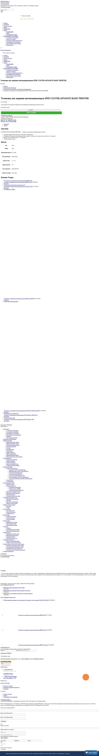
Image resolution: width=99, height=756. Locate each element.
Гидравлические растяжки (12, 529)
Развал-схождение (7, 467)
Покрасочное (6, 520)
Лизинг (5, 695)
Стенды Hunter (10, 481)
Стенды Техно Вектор (11, 468)
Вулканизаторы (10, 449)
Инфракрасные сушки (11, 522)
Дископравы (9, 451)
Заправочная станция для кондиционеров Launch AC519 (18, 186)
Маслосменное (7, 509)
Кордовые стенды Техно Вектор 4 (17, 469)
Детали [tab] (5, 125)
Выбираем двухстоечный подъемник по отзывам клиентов (18, 593)
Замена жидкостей (10, 486)
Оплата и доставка (8, 686)
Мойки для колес (10, 452)
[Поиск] (2, 11)
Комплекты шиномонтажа (12, 445)
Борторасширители (11, 446)
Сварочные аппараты (8, 539)
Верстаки (8, 506)
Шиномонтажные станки (12, 443)
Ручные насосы (10, 513)
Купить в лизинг (31, 112)
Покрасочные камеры (11, 525)
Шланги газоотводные (12, 503)
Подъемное (6, 429)
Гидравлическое (7, 458)
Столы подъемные (11, 462)
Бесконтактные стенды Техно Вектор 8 (19, 477)
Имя (2, 650)
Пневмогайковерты (11, 453)
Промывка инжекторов (15, 487)
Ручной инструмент (11, 516)
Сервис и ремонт (7, 694)
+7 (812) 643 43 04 (7, 669)
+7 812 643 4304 (25, 16)
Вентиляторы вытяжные (12, 499)
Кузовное (5, 526)
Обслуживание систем (9, 483)
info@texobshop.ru (5, 1)
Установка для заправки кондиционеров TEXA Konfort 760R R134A (21, 415)
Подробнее (6, 416)
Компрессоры (6, 532)
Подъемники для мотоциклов (13, 435)
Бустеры (8, 448)
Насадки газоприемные (12, 502)
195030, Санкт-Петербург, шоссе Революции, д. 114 (10, 677)
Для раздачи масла (10, 512)
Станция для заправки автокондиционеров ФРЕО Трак (17, 182)
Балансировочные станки (12, 442)
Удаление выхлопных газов (10, 497)
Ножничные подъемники (12, 433)
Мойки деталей (10, 484)
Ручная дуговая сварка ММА (13, 542)
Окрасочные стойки (11, 523)
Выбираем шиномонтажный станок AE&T (14, 587)
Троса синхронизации (11, 437)
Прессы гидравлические (12, 464)
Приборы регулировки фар (13, 493)
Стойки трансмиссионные (12, 465)
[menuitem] (5, 23)
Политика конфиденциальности (11, 687)
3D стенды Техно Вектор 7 (16, 474)
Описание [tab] (6, 124)
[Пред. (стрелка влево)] (1, 745)
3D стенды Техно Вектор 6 (16, 472)
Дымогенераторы (10, 494)
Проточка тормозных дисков (13, 491)
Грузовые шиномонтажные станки (14, 547)
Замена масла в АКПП (14, 488)
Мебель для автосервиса (9, 504)
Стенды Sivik (9, 480)
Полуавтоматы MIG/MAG (12, 541)
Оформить (8, 50)
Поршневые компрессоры (12, 534)
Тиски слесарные (10, 519)
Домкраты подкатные (11, 459)
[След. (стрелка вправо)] (2, 745)
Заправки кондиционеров (9, 439)
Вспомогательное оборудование (14, 456)
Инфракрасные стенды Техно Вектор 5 (19, 471)
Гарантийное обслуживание (10, 697)
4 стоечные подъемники (12, 432)
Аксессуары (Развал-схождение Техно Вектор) (20, 478)
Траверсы (8, 436)
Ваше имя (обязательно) (6, 713)
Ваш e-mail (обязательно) (7, 717)
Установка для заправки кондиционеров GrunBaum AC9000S (19, 298)
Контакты (5, 689)
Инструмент (6, 515)
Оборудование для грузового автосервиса (13, 544)
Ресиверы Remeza (10, 536)
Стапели (8, 528)
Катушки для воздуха (11, 538)
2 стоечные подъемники (12, 430)
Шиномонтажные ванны (12, 455)
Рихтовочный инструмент (12, 531)
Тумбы (8, 507)
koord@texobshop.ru (8, 673)
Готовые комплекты (8, 551)
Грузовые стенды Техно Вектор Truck (15, 550)
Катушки (8, 500)
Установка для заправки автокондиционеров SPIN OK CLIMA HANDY (22, 410)
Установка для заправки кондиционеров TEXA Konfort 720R (19, 419)
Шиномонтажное (7, 440)
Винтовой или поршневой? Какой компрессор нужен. (16, 590)
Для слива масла (10, 510)
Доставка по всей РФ (26, 19)
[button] (4, 426)
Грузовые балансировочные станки (15, 545)
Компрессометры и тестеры (13, 496)
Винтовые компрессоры (12, 535)
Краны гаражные (10, 461)
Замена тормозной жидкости (16, 490)
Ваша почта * (19, 650)
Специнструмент (10, 518)
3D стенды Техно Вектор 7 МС (17, 475)
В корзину (3, 50)
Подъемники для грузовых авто (14, 548)
